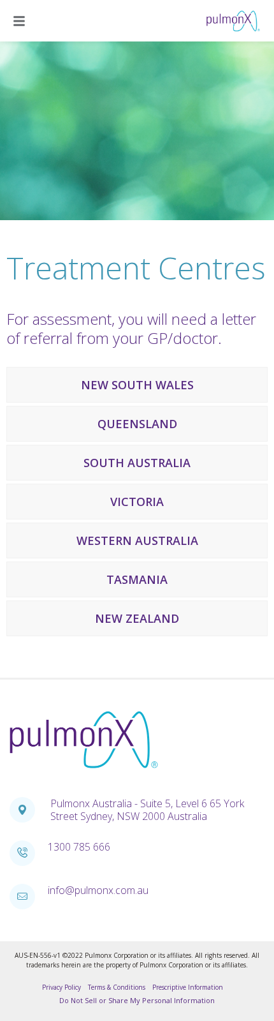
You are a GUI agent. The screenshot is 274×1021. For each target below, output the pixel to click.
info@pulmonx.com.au (98, 890)
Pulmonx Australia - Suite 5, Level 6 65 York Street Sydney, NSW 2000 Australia (147, 809)
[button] (21, 21)
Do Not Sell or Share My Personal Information (137, 1000)
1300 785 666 (79, 847)
